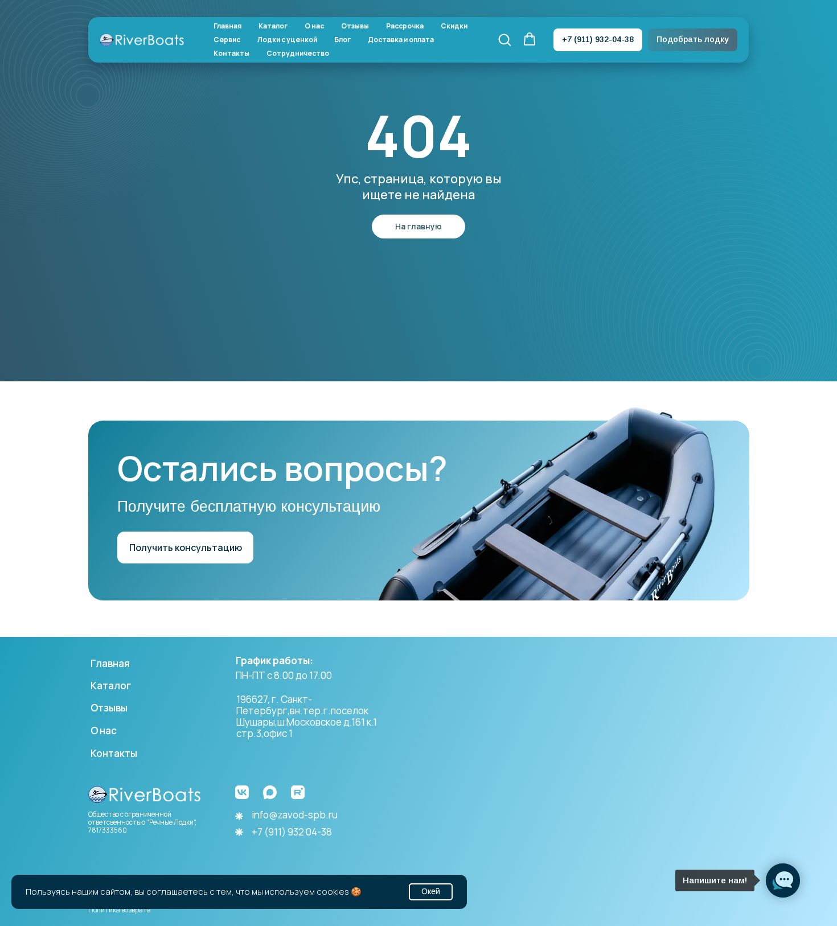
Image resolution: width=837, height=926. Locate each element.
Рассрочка (405, 26)
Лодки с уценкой (287, 40)
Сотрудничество (297, 53)
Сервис (227, 40)
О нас (314, 26)
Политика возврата (119, 910)
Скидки (454, 26)
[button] (504, 39)
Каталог (273, 26)
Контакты (231, 53)
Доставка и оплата (401, 40)
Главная (227, 26)
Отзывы (355, 26)
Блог (342, 40)
